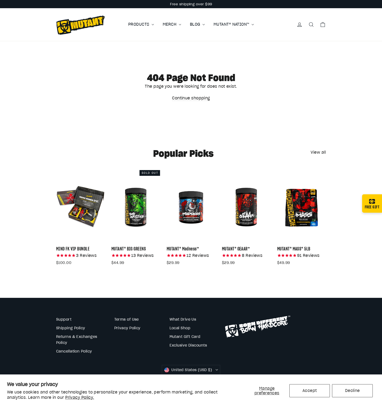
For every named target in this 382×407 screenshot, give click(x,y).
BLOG (195, 24)
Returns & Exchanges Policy (76, 339)
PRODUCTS (139, 24)
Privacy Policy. (79, 397)
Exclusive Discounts (188, 345)
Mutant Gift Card (185, 336)
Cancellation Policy (74, 351)
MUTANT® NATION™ (232, 24)
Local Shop (180, 328)
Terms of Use (126, 319)
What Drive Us (183, 319)
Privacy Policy (127, 328)
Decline (352, 390)
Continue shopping (191, 98)
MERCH (170, 24)
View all (318, 152)
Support (63, 319)
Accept (309, 390)
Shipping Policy (70, 328)
